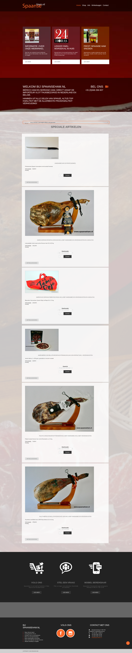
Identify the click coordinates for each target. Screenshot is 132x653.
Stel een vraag (66, 582)
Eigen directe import (29, 632)
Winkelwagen (96, 5)
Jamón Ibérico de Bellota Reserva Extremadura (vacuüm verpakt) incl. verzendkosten (65, 355)
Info (88, 5)
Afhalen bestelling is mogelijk (32, 641)
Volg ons (36, 582)
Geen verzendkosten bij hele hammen (34, 639)
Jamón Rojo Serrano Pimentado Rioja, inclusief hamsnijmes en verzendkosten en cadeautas (65, 297)
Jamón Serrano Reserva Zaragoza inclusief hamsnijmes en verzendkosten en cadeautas (65, 240)
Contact (106, 5)
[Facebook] (61, 633)
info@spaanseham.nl (97, 637)
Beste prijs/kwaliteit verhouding (32, 638)
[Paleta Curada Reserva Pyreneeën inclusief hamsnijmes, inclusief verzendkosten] (59, 408)
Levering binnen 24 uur (30, 633)
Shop (84, 5)
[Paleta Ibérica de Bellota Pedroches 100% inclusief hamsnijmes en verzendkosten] (59, 489)
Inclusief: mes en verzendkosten (32, 635)
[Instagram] (70, 633)
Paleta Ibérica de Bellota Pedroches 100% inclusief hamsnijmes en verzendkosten (65, 516)
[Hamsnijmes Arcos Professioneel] (42, 148)
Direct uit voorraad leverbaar (31, 636)
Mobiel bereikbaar (95, 582)
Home (78, 5)
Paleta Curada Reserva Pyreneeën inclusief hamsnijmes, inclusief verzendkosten (65, 436)
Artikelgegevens (32, 182)
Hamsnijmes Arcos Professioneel (65, 163)
